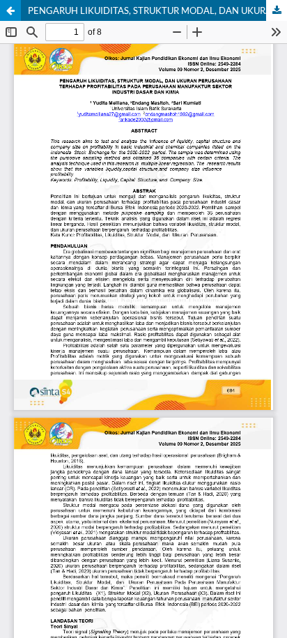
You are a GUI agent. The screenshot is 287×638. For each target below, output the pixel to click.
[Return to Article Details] (10, 10)
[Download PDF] (276, 10)
